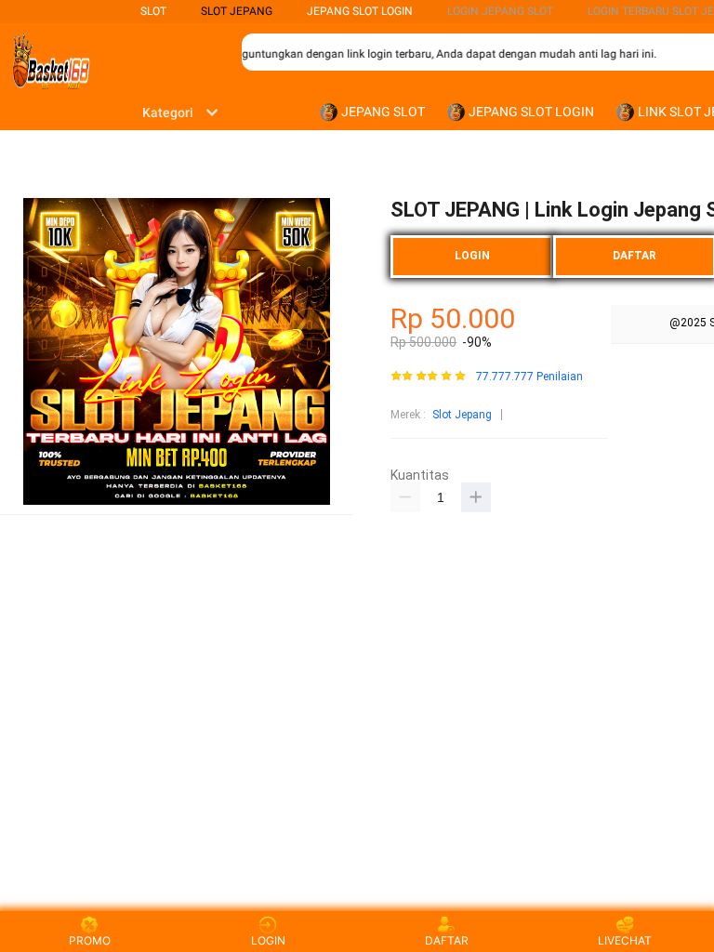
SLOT (153, 11)
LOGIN (472, 255)
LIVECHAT (625, 940)
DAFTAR (447, 940)
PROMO (90, 940)
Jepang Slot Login (360, 11)
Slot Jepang (462, 414)
